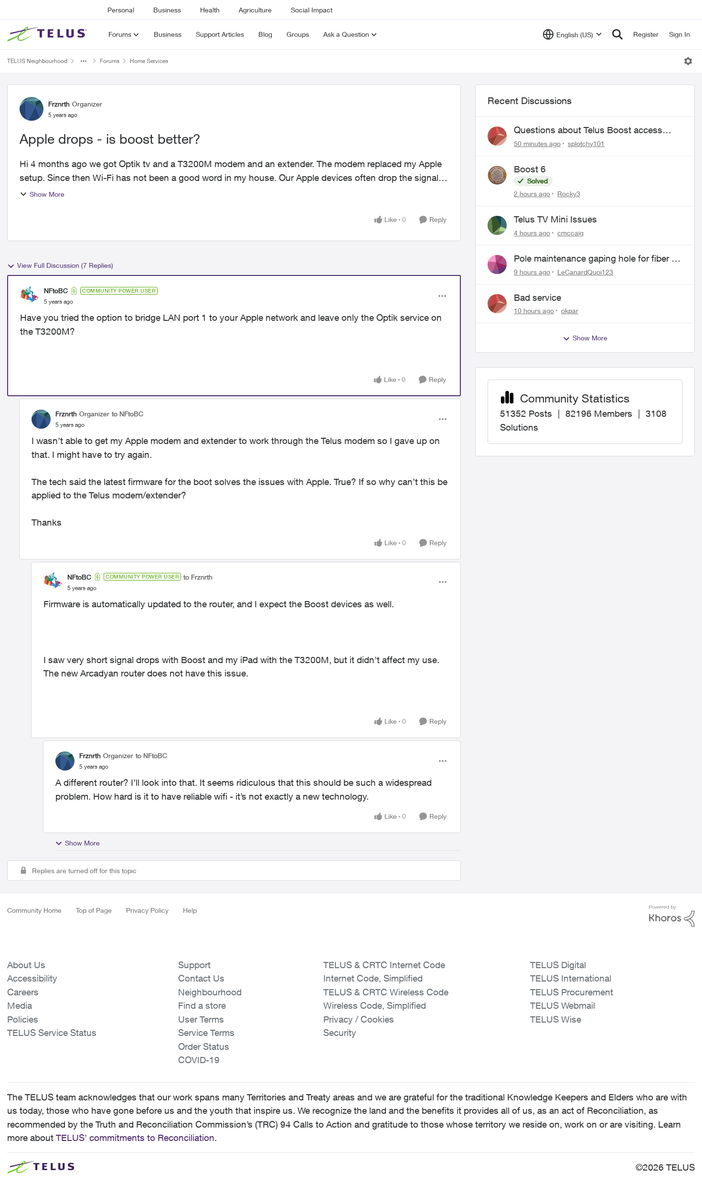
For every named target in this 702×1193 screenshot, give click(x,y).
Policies (22, 1019)
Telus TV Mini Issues (555, 219)
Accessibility (32, 978)
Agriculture (255, 10)
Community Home (34, 910)
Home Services (149, 60)
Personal (120, 10)
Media (19, 1005)
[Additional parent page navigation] (83, 61)
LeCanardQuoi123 (585, 272)
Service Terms (206, 1032)
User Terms (201, 1019)
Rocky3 (568, 194)
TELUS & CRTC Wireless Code (385, 992)
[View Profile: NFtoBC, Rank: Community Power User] (29, 296)
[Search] (617, 34)
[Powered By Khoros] (672, 916)
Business (167, 10)
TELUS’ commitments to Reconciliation (135, 1137)
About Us (26, 965)
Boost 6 (530, 169)
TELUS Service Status (51, 1032)
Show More (47, 194)
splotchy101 (586, 143)
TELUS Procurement (571, 992)
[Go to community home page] (48, 34)
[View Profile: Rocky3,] (497, 175)
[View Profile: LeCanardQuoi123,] (497, 264)
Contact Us (201, 978)
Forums (109, 60)
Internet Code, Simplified (373, 978)
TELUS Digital (558, 965)
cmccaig (570, 233)
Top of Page (94, 910)
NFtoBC (56, 290)
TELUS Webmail (562, 1005)
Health (210, 10)
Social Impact (311, 10)
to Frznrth (198, 577)
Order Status (203, 1046)
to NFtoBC (127, 414)
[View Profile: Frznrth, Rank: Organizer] (31, 109)
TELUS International (570, 978)
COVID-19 (199, 1060)
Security (339, 1032)
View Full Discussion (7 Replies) (65, 265)
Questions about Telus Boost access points (588, 130)
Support (194, 965)
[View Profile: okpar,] (497, 303)
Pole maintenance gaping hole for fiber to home (597, 258)
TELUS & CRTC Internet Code (384, 965)
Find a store (202, 1005)
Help (190, 910)
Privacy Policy (147, 910)
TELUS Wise (555, 1019)
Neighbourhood (210, 992)
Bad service (537, 297)
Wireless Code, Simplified (374, 1005)
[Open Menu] (688, 61)
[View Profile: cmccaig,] (497, 225)
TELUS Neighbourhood (37, 60)
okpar (569, 310)
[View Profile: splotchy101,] (497, 136)
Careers (23, 992)
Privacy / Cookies (358, 1019)
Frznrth (59, 104)
